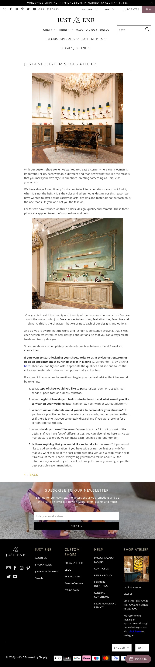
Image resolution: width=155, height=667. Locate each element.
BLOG (68, 569)
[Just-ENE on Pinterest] (22, 9)
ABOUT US (41, 557)
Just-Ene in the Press (46, 571)
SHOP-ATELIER (43, 564)
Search (39, 578)
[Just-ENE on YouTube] (34, 9)
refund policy (72, 590)
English (87, 9)
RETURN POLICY (103, 575)
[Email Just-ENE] (4, 9)
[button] (50, 30)
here (27, 366)
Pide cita (141, 659)
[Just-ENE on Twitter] (28, 9)
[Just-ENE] (75, 20)
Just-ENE (19, 657)
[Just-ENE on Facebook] (10, 9)
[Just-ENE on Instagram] (16, 9)
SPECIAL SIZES (73, 576)
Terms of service (74, 583)
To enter (133, 9)
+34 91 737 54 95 (48, 9)
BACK (34, 474)
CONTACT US (101, 568)
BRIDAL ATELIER (74, 563)
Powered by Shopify (36, 657)
